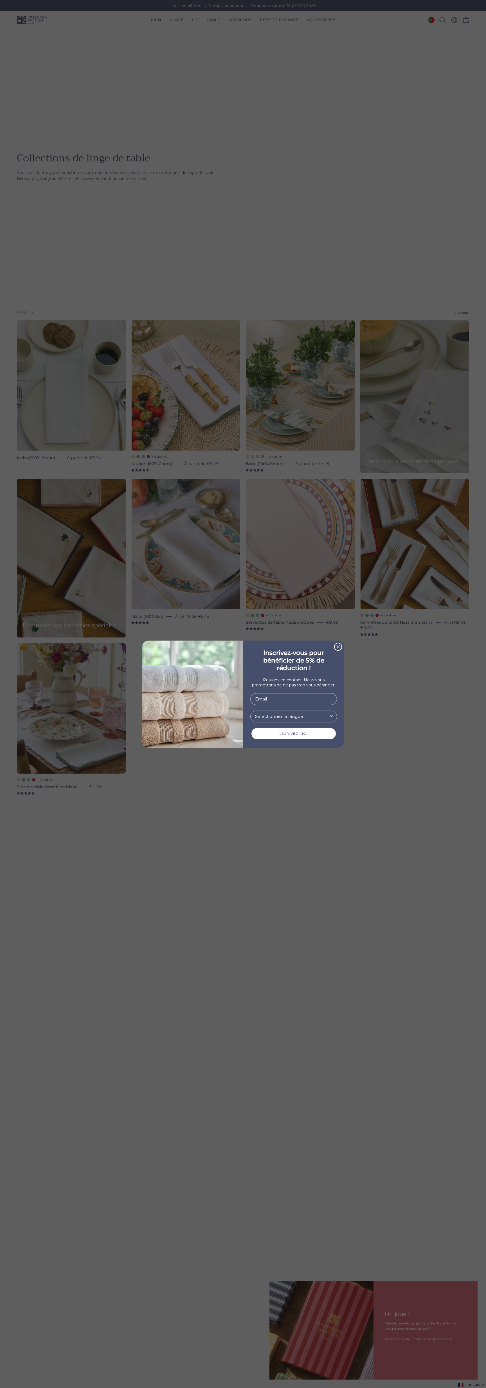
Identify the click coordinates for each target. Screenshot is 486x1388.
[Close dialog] (338, 646)
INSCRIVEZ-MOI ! (294, 733)
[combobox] (292, 716)
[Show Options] (331, 716)
